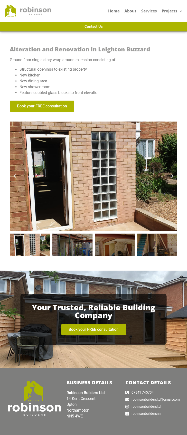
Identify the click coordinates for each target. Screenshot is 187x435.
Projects (169, 11)
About (130, 11)
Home (114, 11)
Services (149, 11)
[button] (14, 176)
